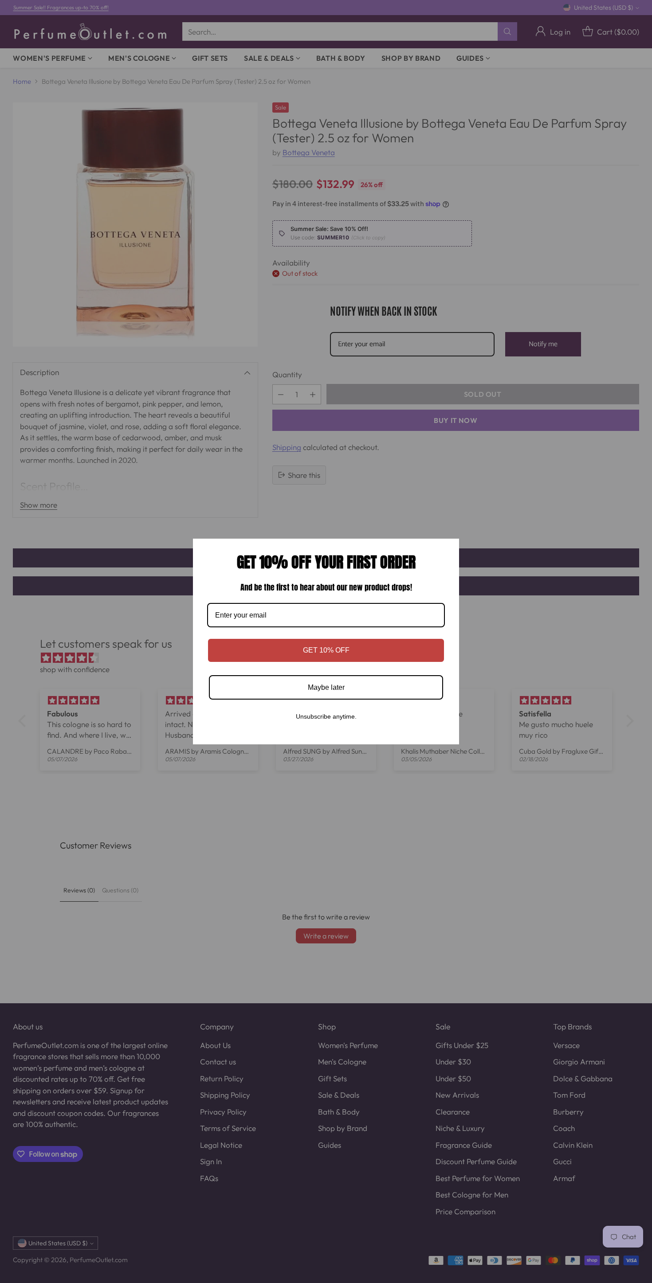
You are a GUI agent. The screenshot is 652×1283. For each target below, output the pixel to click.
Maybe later (326, 687)
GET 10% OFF (326, 650)
